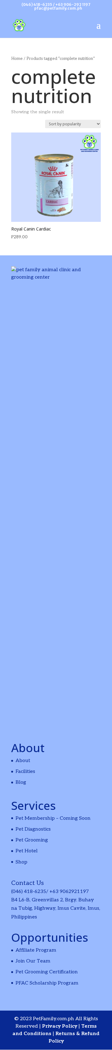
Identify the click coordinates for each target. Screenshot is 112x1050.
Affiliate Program (36, 950)
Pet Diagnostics (33, 829)
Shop (21, 862)
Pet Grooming (32, 840)
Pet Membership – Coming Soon (53, 818)
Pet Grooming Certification (47, 972)
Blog (21, 782)
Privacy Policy (60, 1026)
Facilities (25, 771)
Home (17, 58)
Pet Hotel (27, 851)
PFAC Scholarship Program (47, 983)
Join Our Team (33, 961)
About (23, 761)
